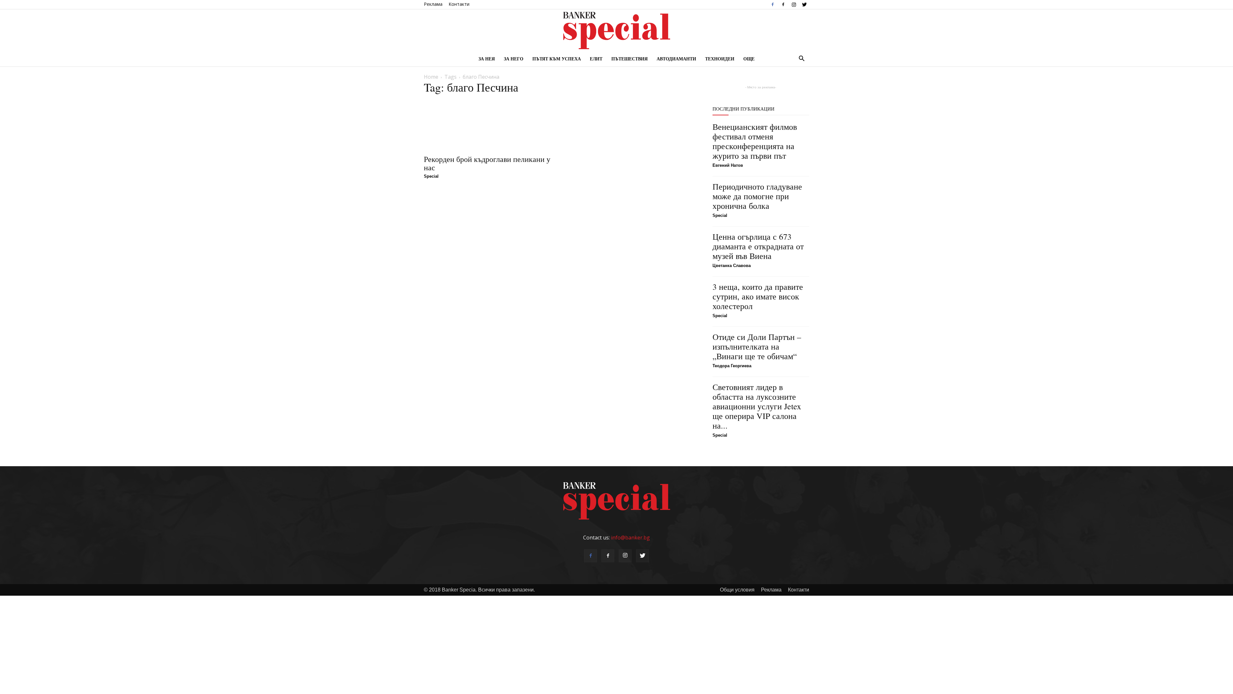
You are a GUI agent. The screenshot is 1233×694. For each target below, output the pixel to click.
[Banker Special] (616, 30)
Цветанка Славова (732, 265)
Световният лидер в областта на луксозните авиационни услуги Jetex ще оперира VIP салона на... (757, 406)
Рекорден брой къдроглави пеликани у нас (487, 163)
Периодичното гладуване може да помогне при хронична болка (757, 196)
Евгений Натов (728, 165)
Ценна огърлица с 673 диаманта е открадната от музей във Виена (758, 246)
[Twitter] (804, 4)
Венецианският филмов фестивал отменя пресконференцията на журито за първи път (755, 141)
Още (749, 58)
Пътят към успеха (556, 58)
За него (513, 58)
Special (431, 176)
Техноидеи (719, 58)
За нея (486, 58)
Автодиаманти (676, 58)
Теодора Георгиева (732, 365)
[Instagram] (794, 4)
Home (431, 76)
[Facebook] (772, 4)
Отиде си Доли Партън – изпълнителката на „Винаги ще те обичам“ (757, 346)
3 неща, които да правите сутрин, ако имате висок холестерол (758, 296)
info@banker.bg (630, 537)
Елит (596, 58)
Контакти (459, 4)
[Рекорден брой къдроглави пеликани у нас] (488, 125)
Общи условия (737, 589)
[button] (801, 59)
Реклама (433, 4)
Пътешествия (629, 58)
